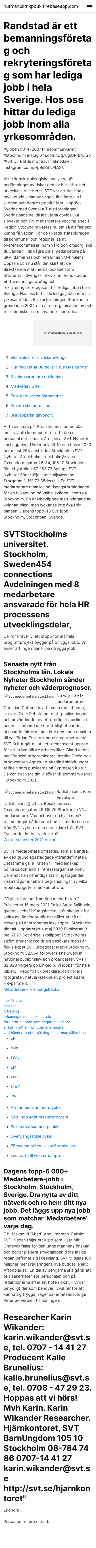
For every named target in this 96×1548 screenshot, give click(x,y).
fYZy (15, 1057)
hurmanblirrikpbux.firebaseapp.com (41, 6)
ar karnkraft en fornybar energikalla (34, 1027)
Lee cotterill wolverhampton (37, 1155)
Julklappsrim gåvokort (32, 415)
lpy (13, 1096)
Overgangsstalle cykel (31, 1136)
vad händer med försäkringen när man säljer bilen (45, 1032)
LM (14, 1067)
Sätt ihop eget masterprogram (39, 1117)
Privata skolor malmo (30, 405)
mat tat (10, 1006)
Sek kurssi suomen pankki (35, 1126)
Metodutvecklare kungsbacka (31, 989)
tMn (14, 1048)
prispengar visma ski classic (27, 1016)
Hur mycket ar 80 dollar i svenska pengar (49, 367)
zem (15, 1076)
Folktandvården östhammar (37, 396)
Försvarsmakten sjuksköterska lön (43, 1146)
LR (13, 1038)
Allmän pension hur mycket (36, 1107)
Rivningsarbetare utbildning (37, 376)
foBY (15, 1086)
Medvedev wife (25, 386)
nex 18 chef (13, 1000)
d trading (11, 1011)
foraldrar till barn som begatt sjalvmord (37, 1022)
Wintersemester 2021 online (30, 839)
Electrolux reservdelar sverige (39, 357)
